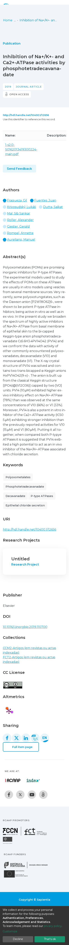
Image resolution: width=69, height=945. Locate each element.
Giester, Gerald (18, 226)
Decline (18, 939)
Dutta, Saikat (53, 207)
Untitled (20, 559)
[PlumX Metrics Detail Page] (9, 711)
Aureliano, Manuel (21, 239)
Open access (19, 94)
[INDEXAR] (33, 780)
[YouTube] (32, 794)
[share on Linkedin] (26, 738)
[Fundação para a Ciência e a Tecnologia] (25, 834)
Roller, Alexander (20, 220)
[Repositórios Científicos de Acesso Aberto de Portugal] (13, 780)
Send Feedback (19, 169)
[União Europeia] (18, 877)
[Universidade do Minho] (8, 843)
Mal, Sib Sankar (18, 213)
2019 (8, 86)
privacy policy (53, 926)
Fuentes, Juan (45, 200)
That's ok (50, 939)
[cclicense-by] (12, 683)
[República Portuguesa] (28, 868)
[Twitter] (20, 794)
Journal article (29, 86)
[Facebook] (9, 794)
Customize (10, 931)
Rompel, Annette (20, 233)
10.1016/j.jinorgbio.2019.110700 (25, 627)
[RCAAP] (43, 794)
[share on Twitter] (16, 738)
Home (7, 20)
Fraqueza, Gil (17, 200)
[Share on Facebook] (7, 738)
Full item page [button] (22, 747)
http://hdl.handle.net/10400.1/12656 (26, 115)
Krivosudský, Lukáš (21, 207)
